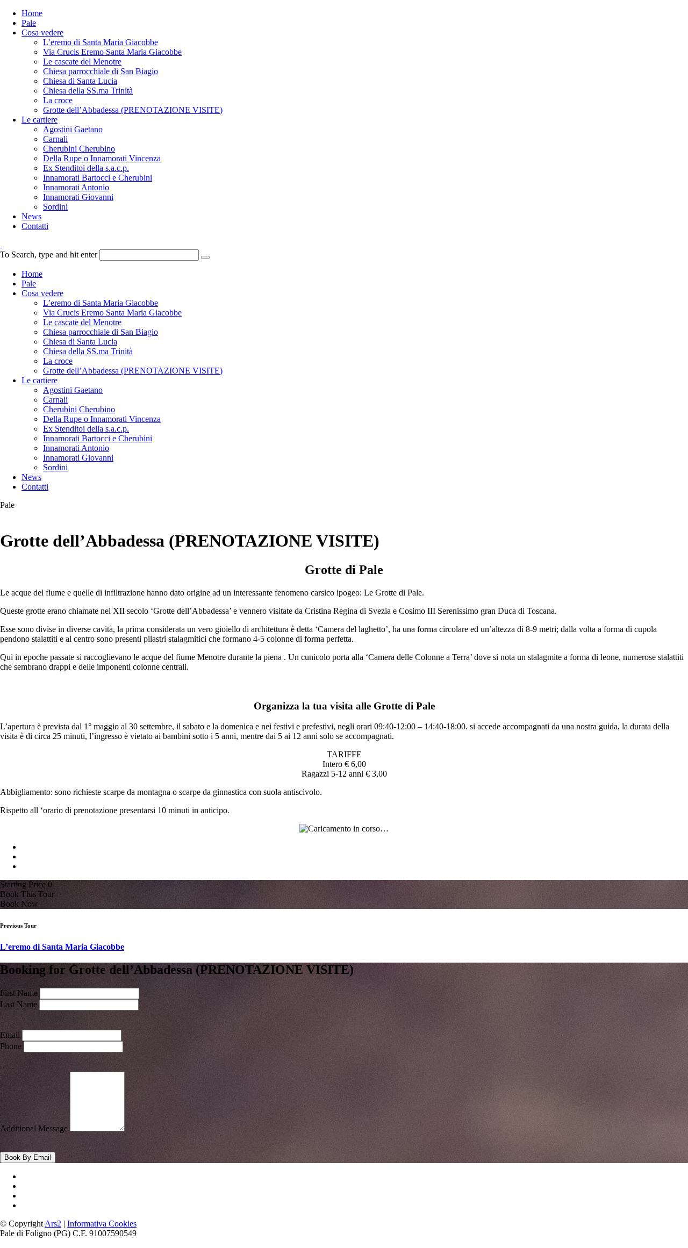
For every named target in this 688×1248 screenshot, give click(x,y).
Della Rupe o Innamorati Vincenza (102, 158)
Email (10, 1034)
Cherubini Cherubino (79, 148)
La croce (58, 100)
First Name (19, 993)
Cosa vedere (42, 32)
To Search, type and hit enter (48, 254)
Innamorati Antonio (76, 187)
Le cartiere (40, 119)
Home (32, 13)
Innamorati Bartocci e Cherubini (97, 177)
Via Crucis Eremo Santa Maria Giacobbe (112, 51)
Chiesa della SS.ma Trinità (88, 90)
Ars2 (53, 1223)
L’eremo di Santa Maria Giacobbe (100, 42)
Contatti (35, 226)
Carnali (55, 139)
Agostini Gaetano (73, 129)
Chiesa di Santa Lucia (80, 80)
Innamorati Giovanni (78, 197)
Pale (29, 22)
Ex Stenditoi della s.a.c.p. (86, 168)
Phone (11, 1046)
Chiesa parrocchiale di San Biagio (100, 71)
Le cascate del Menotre (82, 61)
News (31, 216)
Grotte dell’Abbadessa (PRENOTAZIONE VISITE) (133, 109)
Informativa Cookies (102, 1223)
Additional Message (34, 1128)
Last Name (18, 1004)
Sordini (55, 206)
